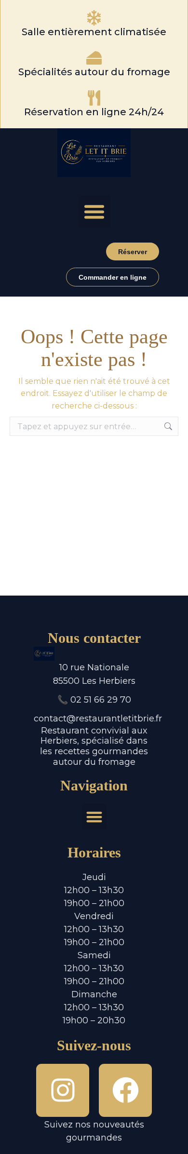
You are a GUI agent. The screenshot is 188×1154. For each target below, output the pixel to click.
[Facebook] (125, 1090)
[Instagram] (62, 1090)
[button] (94, 211)
